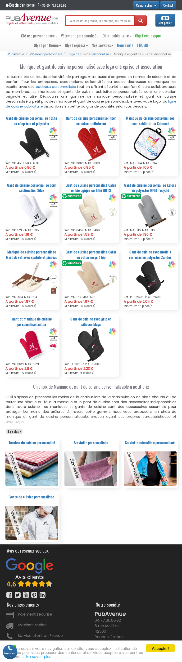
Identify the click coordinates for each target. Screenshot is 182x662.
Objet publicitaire (116, 36)
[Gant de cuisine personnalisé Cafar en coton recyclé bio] (90, 277)
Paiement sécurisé (35, 614)
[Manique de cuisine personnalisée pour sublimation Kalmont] (150, 143)
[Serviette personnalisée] (90, 468)
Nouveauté (125, 45)
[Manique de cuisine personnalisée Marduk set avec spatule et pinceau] (31, 277)
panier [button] (165, 20)
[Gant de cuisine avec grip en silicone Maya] (90, 344)
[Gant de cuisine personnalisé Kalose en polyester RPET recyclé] (150, 210)
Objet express (75, 45)
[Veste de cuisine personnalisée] (31, 522)
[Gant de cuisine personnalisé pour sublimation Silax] (31, 210)
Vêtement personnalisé (78, 36)
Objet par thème (46, 45)
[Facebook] (9, 594)
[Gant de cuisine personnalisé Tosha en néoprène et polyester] (31, 143)
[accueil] (32, 19)
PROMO (142, 45)
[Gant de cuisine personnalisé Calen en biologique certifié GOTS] (90, 210)
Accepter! (160, 648)
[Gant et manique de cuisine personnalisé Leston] (31, 344)
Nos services (101, 45)
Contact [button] (168, 5)
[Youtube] (26, 594)
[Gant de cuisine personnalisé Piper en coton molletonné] (90, 143)
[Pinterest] (34, 594)
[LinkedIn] (42, 594)
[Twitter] (17, 594)
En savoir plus (38, 656)
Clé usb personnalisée (38, 36)
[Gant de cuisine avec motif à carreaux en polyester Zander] (150, 277)
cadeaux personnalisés (56, 86)
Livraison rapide (32, 625)
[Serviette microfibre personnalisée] (150, 468)
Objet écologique (148, 36)
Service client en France (40, 635)
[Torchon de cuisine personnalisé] (31, 468)
